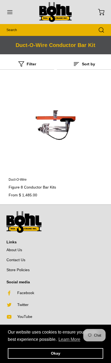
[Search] (99, 30)
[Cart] (99, 12)
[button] (12, 12)
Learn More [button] (69, 339)
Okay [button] (55, 353)
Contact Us (15, 260)
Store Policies (18, 270)
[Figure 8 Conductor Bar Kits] (55, 125)
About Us (14, 250)
